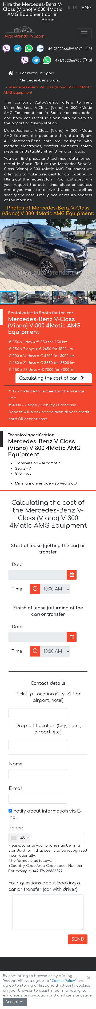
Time (16, 589)
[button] (91, 255)
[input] (38, 575)
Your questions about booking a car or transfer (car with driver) (44, 886)
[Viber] (6, 48)
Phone (16, 828)
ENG (86, 8)
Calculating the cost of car (48, 378)
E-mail (15, 788)
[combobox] (19, 838)
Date (17, 564)
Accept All (15, 1002)
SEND (77, 939)
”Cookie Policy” (63, 981)
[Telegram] (18, 48)
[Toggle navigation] (84, 33)
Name (15, 764)
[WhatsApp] (29, 48)
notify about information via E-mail (45, 814)
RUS (72, 8)
